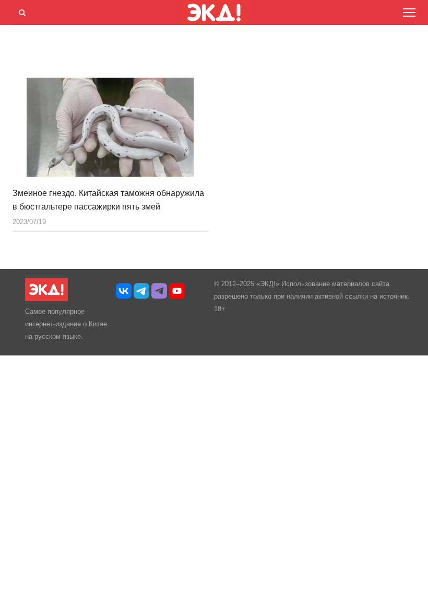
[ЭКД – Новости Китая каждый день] (46, 299)
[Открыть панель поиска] (20, 11)
